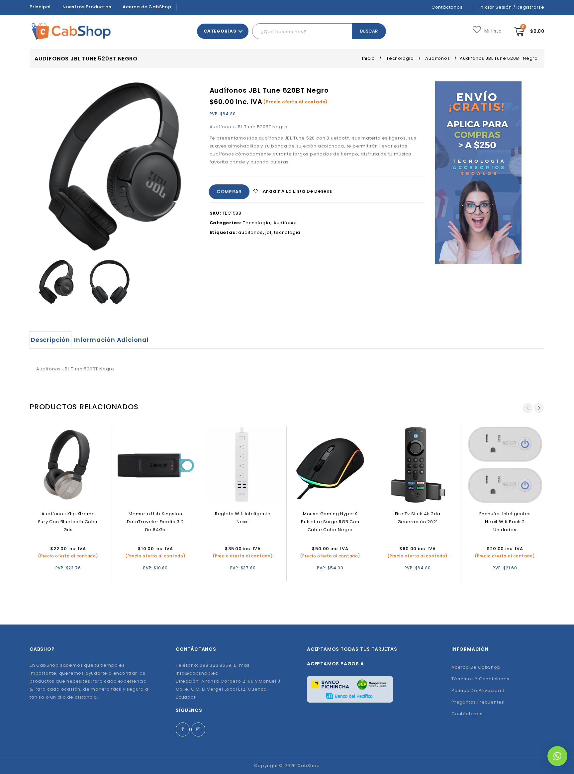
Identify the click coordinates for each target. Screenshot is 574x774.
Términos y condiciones (480, 679)
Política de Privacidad (478, 690)
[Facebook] (183, 729)
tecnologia (287, 232)
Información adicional (111, 340)
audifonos (250, 232)
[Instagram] (198, 729)
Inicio (368, 58)
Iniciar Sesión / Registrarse (512, 7)
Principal (40, 7)
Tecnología (400, 58)
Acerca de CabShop (147, 7)
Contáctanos (447, 7)
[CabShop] (71, 31)
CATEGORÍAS (220, 31)
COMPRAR (229, 192)
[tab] (50, 340)
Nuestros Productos (86, 7)
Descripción (50, 340)
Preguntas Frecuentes (477, 702)
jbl (268, 232)
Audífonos (437, 58)
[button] (557, 756)
